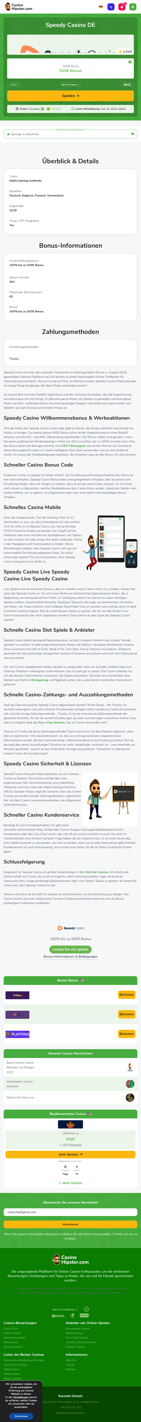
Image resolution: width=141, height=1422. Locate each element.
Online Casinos (12, 1374)
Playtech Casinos (75, 1347)
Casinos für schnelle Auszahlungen (24, 1360)
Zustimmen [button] (21, 1416)
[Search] (111, 6)
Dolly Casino (11, 1342)
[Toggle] (132, 6)
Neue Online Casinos (16, 1365)
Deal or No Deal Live (20, 1098)
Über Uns (71, 1360)
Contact (70, 1365)
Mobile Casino (12, 1369)
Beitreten (127, 994)
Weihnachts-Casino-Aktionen (20, 1084)
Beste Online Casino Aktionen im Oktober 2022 (20, 1067)
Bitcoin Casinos (12, 1378)
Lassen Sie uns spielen (70, 949)
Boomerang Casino (14, 1337)
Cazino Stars (11, 1328)
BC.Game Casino (13, 1347)
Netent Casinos (74, 1333)
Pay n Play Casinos (77, 1337)
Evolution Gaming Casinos (81, 1342)
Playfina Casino (12, 1333)
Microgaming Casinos (78, 1328)
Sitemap (70, 1369)
